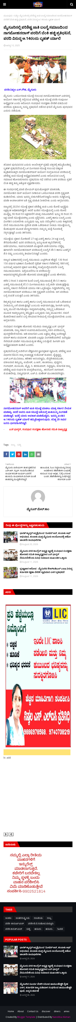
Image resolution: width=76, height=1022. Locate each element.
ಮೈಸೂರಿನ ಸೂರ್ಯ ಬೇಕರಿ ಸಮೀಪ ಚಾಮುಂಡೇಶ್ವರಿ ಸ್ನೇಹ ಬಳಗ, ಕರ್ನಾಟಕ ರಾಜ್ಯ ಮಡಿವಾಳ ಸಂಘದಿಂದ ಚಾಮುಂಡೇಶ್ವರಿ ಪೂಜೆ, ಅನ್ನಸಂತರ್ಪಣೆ (46, 987)
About (20, 1011)
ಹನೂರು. (49, 928)
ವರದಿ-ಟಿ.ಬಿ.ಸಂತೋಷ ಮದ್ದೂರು (41, 923)
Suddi (60, 928)
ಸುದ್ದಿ (16, 15)
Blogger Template (26, 1016)
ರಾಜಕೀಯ (38, 917)
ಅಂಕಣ (8, 917)
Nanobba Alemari (61, 1016)
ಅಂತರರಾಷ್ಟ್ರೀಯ (23, 917)
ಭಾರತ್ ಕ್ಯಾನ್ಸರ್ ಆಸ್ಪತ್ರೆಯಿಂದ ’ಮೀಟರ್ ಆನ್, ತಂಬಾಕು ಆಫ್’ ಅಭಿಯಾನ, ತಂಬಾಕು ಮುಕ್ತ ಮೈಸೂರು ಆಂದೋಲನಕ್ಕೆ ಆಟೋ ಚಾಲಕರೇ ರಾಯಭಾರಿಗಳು (45, 536)
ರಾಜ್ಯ (13, 444)
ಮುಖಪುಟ (8, 15)
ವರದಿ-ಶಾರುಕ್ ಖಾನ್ (13, 928)
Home (11, 1011)
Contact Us (32, 1011)
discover (46, 1011)
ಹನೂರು (37, 928)
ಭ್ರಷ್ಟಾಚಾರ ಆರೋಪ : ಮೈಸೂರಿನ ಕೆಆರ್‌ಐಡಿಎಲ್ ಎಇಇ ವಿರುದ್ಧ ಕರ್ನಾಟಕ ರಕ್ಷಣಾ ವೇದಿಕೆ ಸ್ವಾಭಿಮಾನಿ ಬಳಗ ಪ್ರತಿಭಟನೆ (46, 570)
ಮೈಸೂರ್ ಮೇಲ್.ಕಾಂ (38, 509)
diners (57, 1011)
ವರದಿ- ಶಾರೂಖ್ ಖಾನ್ (14, 923)
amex (66, 1011)
